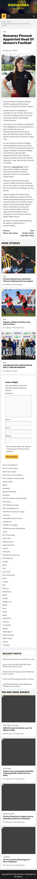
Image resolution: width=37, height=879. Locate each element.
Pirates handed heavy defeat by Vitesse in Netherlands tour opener (18, 280)
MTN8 (5, 595)
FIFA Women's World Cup (11, 555)
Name (7, 420)
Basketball (6, 488)
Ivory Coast (6, 572)
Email (7, 428)
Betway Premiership (9, 492)
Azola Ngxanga (18, 284)
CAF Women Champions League (14, 512)
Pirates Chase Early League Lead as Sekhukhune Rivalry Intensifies (18, 817)
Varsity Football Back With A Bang (27, 233)
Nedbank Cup (7, 602)
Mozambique (7, 592)
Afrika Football (7, 482)
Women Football (8, 635)
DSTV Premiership (9, 535)
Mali (4, 585)
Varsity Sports (7, 632)
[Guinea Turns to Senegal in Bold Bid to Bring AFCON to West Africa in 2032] (18, 752)
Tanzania (6, 622)
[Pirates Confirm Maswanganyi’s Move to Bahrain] (18, 840)
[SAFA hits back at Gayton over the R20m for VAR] (18, 708)
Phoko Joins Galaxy (10, 232)
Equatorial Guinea (8, 545)
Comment (9, 393)
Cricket (5, 532)
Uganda (5, 628)
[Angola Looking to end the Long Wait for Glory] (18, 302)
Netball (5, 605)
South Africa (7, 618)
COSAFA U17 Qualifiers (10, 525)
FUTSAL (5, 562)
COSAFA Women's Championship (14, 528)
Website (8, 436)
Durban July (6, 538)
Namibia (5, 598)
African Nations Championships (13, 478)
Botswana (6, 495)
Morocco (6, 588)
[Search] (34, 16)
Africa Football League (10, 468)
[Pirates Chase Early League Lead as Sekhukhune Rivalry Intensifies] (18, 797)
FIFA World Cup (8, 558)
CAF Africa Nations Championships (15, 498)
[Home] (4, 16)
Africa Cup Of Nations (10, 465)
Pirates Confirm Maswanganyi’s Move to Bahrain (18, 679)
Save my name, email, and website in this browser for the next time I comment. (18, 449)
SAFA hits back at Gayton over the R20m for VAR (18, 659)
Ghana (5, 565)
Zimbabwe (6, 645)
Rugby (5, 615)
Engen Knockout (8, 542)
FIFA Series (6, 552)
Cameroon (6, 515)
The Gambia (7, 625)
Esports (5, 548)
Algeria (5, 485)
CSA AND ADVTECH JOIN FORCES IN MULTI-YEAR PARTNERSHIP (17, 366)
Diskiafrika (18, 5)
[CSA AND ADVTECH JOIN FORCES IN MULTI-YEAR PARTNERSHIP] (18, 346)
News (4, 31)
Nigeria (5, 612)
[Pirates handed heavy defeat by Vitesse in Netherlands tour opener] (18, 259)
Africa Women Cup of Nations (13, 475)
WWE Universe (7, 638)
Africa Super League (9, 472)
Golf (4, 568)
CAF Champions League (11, 505)
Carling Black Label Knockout (12, 518)
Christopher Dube (19, 327)
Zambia (5, 642)
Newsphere (29, 874)
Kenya (5, 578)
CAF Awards (7, 502)
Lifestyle (5, 582)
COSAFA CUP (7, 522)
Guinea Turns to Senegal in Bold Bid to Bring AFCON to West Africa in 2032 (18, 773)
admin (16, 50)
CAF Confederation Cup (11, 508)
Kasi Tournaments (9, 575)
